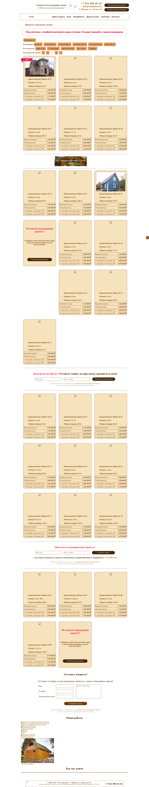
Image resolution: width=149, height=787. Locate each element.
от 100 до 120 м (80, 44)
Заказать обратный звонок (116, 10)
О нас (31, 17)
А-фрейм (92, 48)
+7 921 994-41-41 (91, 3)
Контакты (116, 17)
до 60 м (38, 44)
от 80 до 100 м (64, 44)
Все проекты (30, 40)
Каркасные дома (43, 17)
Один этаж (40, 48)
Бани (69, 17)
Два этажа (81, 48)
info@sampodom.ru (92, 6)
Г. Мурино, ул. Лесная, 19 (90, 9)
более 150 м (110, 44)
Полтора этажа (68, 48)
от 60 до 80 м (50, 44)
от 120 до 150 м (95, 44)
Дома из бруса (58, 17)
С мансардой (53, 48)
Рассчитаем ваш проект (116, 5)
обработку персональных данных (88, 383)
